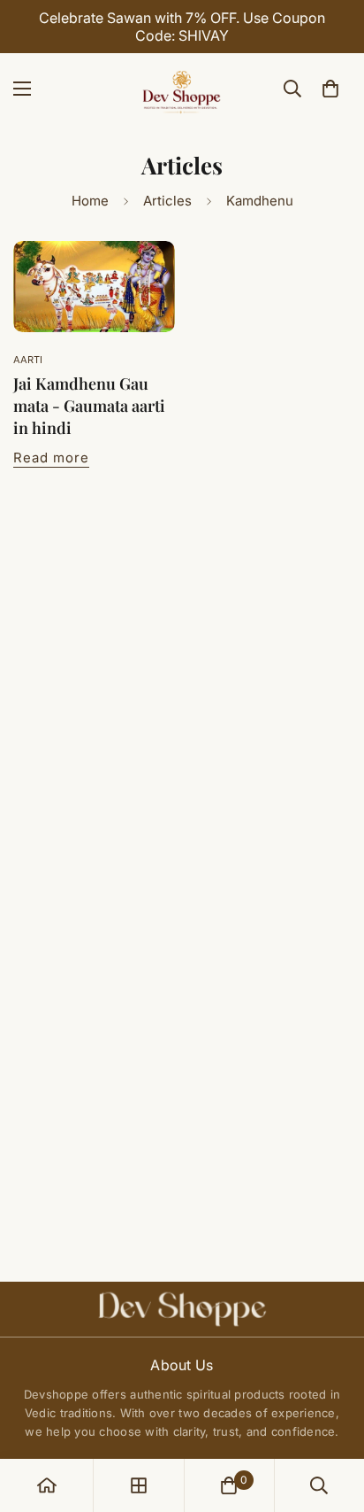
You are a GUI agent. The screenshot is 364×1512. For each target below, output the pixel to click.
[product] (46, 1485)
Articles (167, 200)
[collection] (139, 1485)
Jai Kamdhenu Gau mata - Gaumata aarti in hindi (89, 405)
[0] (330, 88)
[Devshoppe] (182, 88)
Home (90, 200)
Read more (51, 457)
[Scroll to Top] (332, 1418)
